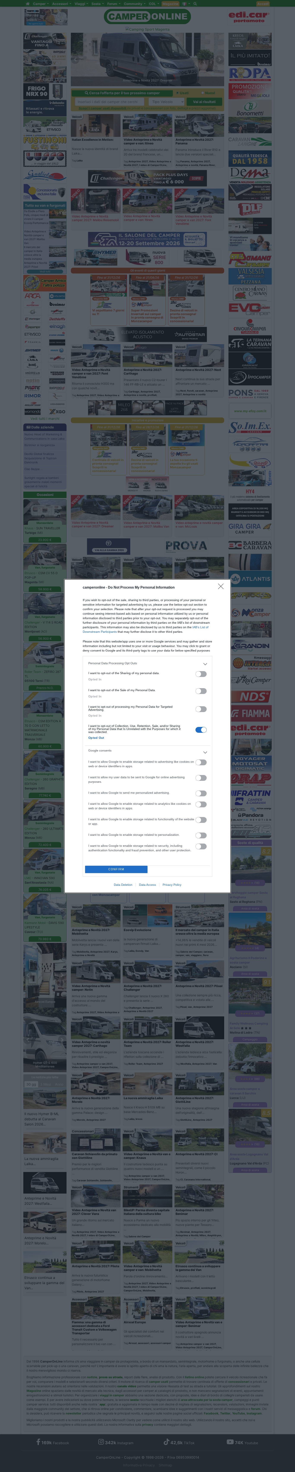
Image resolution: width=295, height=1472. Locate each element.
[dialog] (147, 736)
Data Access (147, 884)
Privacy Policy (172, 884)
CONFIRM (116, 869)
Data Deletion (123, 884)
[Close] (222, 588)
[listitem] (147, 664)
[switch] (201, 674)
